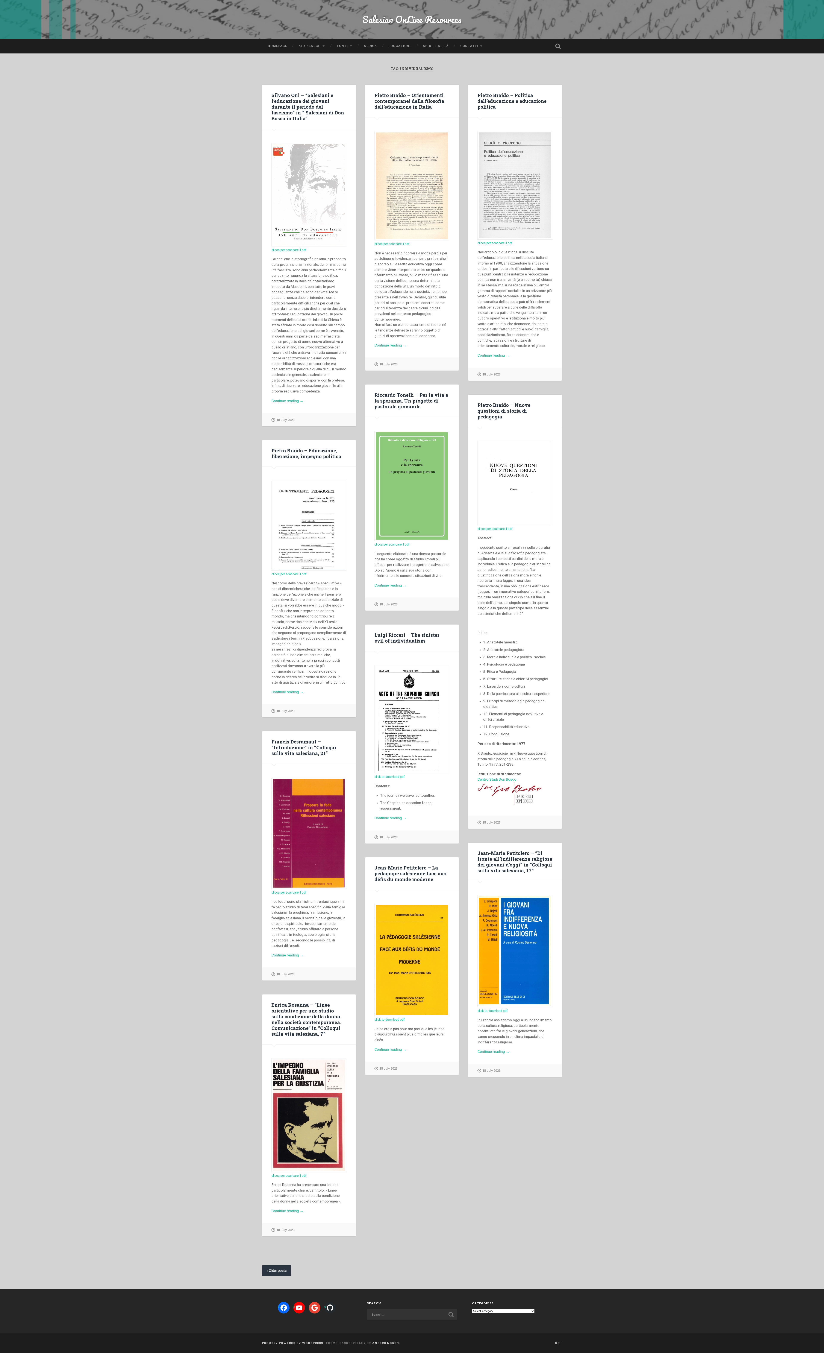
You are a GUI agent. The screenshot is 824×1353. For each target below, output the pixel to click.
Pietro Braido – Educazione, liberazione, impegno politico (306, 453)
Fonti (342, 46)
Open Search (558, 46)
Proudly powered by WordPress (292, 1343)
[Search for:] (412, 1314)
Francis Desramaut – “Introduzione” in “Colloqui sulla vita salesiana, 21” (303, 747)
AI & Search (309, 46)
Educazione (400, 46)
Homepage (277, 46)
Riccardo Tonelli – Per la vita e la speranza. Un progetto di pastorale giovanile (411, 401)
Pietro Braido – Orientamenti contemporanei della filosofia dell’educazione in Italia (409, 101)
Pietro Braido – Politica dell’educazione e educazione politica (512, 101)
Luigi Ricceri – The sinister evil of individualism (406, 638)
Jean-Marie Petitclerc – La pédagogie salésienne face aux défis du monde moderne (410, 873)
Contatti (469, 46)
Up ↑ (558, 1343)
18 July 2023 (285, 420)
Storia (370, 46)
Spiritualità (436, 46)
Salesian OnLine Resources (412, 19)
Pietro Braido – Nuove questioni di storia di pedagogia (503, 411)
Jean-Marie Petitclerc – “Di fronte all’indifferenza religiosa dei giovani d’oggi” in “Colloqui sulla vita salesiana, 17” (514, 862)
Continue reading (295, 401)
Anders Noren (385, 1343)
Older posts (278, 1271)
